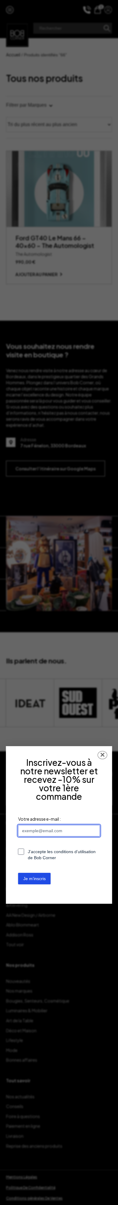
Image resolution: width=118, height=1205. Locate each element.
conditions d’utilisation (75, 851)
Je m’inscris (34, 878)
